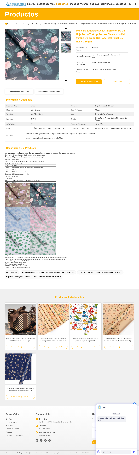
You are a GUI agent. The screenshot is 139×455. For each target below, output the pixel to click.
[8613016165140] (49, 441)
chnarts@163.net (44, 435)
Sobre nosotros (11, 422)
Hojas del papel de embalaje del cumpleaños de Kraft (100, 272)
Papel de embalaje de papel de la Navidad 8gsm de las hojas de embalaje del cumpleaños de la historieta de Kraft (20, 390)
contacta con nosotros (113, 4)
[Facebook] (41, 441)
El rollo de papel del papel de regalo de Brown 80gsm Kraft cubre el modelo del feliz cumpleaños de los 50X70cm (53, 340)
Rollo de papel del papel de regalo (32, 24)
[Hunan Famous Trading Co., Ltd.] (16, 4)
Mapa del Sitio (23, 453)
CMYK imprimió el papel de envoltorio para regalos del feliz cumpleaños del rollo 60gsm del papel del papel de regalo (118, 340)
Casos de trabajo (12, 429)
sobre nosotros (46, 4)
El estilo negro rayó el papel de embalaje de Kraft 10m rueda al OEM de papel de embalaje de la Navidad (20, 340)
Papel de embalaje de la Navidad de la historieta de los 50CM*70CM (33, 277)
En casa (31, 4)
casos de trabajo (79, 4)
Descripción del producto (49, 92)
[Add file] (98, 452)
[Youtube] (45, 441)
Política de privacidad (11, 453)
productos (62, 4)
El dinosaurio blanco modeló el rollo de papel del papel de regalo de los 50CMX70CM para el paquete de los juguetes (85, 340)
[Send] (134, 452)
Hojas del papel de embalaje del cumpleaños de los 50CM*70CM (47, 272)
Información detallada (19, 92)
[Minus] (134, 407)
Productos (17, 24)
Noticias (9, 432)
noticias (94, 4)
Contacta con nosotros (14, 435)
